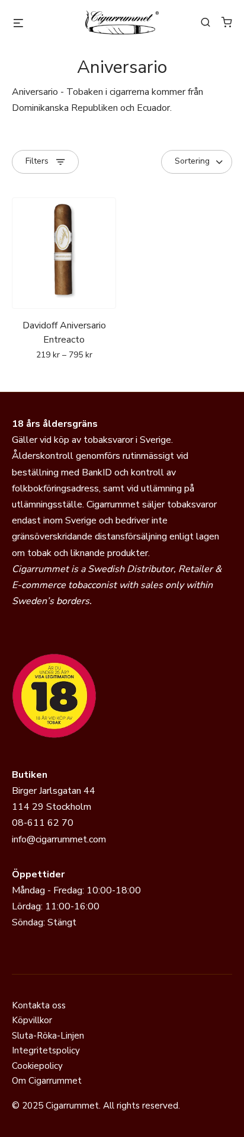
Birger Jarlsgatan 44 (53, 790)
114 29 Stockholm (51, 806)
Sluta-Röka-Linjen (48, 1036)
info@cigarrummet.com (59, 839)
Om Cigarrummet (47, 1081)
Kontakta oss (39, 1005)
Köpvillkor (32, 1020)
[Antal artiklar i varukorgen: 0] (226, 22)
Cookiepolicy (37, 1066)
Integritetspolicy (46, 1050)
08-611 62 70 (42, 822)
